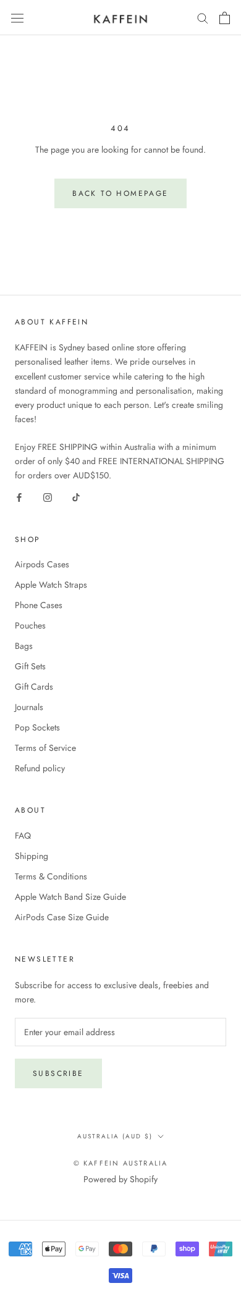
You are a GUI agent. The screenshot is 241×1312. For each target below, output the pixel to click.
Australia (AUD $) (115, 1136)
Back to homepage (120, 193)
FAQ (23, 835)
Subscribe (58, 1073)
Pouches (30, 625)
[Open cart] (224, 18)
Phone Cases (38, 605)
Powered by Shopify (120, 1179)
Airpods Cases (42, 564)
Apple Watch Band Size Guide (70, 897)
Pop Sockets (37, 727)
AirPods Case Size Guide (62, 917)
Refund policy (40, 768)
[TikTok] (76, 497)
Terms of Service (45, 748)
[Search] (202, 17)
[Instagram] (47, 497)
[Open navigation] (17, 17)
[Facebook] (19, 497)
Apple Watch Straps (51, 584)
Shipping (31, 856)
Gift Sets (30, 666)
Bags (24, 646)
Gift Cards (34, 686)
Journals (29, 707)
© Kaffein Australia (121, 1163)
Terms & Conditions (51, 876)
